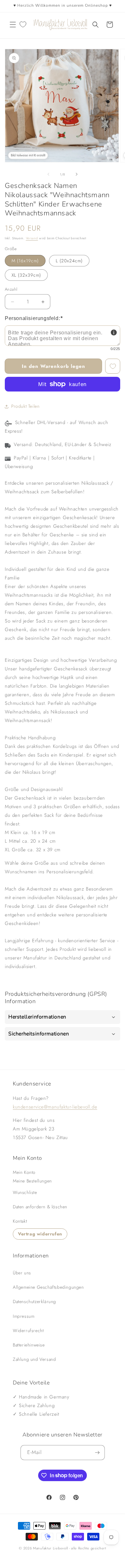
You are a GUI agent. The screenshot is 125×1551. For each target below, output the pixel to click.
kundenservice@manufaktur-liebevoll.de (55, 1106)
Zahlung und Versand (34, 1359)
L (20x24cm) (69, 260)
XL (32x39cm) (26, 275)
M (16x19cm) (25, 260)
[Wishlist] (23, 25)
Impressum (23, 1316)
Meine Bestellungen (32, 1181)
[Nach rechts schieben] (77, 174)
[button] (13, 25)
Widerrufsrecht (28, 1330)
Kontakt (20, 1221)
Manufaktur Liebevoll (50, 1548)
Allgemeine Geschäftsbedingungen (48, 1287)
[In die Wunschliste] (112, 366)
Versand (32, 238)
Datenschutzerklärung (34, 1301)
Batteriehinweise (29, 1345)
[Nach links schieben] (48, 174)
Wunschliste (25, 1192)
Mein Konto (24, 1172)
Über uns (22, 1273)
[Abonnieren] (97, 1452)
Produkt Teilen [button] (25, 406)
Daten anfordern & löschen (40, 1207)
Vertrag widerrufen (40, 1234)
